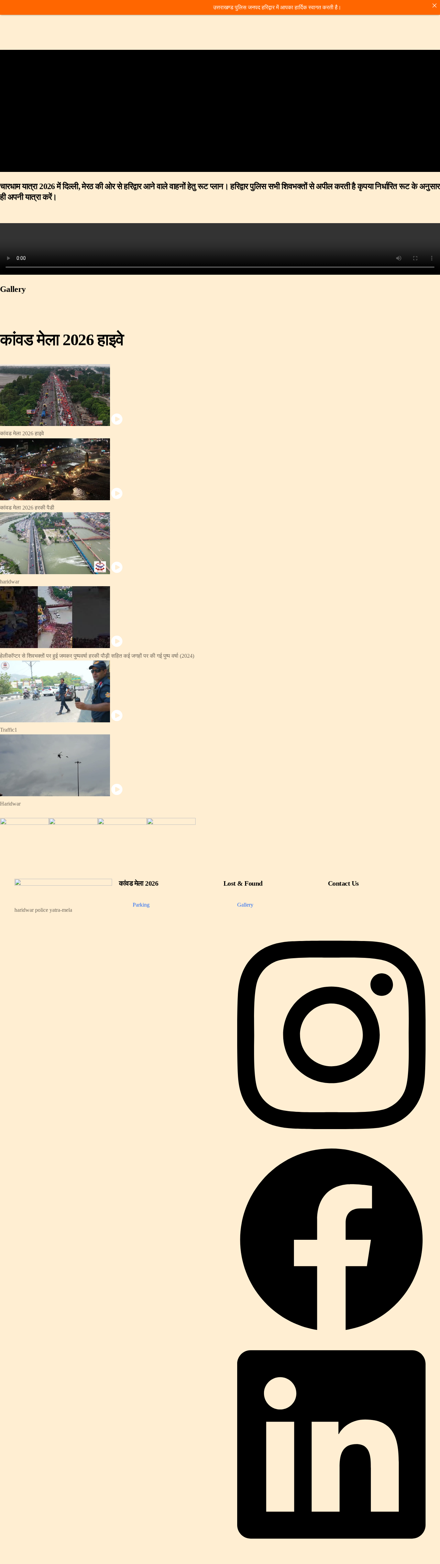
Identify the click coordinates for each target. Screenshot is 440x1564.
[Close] (434, 5)
